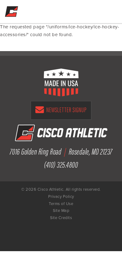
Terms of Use (61, 203)
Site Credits (61, 217)
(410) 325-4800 (94, 10)
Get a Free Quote (81, 10)
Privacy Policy (61, 196)
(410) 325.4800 (61, 164)
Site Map (61, 210)
